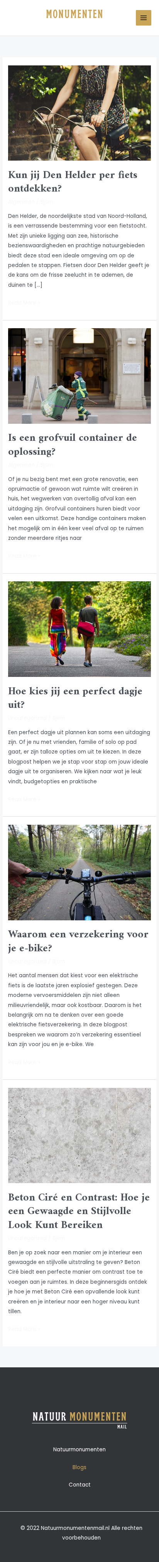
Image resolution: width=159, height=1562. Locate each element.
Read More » (24, 302)
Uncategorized (27, 718)
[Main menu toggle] (144, 18)
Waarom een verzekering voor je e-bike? (78, 941)
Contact (80, 1484)
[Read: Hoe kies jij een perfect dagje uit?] (79, 628)
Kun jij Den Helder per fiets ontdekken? (72, 182)
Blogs (79, 1467)
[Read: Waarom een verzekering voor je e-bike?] (79, 872)
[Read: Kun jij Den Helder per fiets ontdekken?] (79, 112)
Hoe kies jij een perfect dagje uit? (75, 698)
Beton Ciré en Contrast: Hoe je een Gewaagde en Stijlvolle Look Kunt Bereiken (79, 1212)
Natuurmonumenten (79, 1449)
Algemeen (21, 202)
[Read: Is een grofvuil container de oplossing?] (79, 375)
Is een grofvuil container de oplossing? (72, 445)
